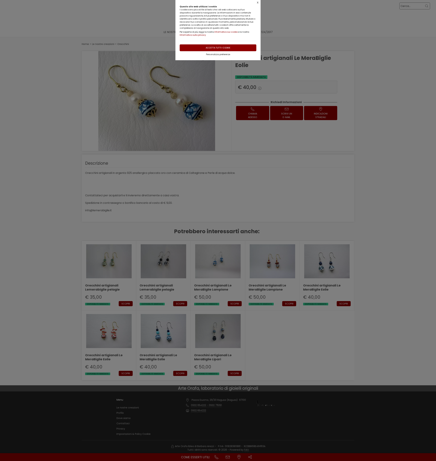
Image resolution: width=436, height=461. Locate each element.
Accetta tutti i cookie (218, 47)
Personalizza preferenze (218, 54)
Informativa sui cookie (226, 31)
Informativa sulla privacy (193, 35)
